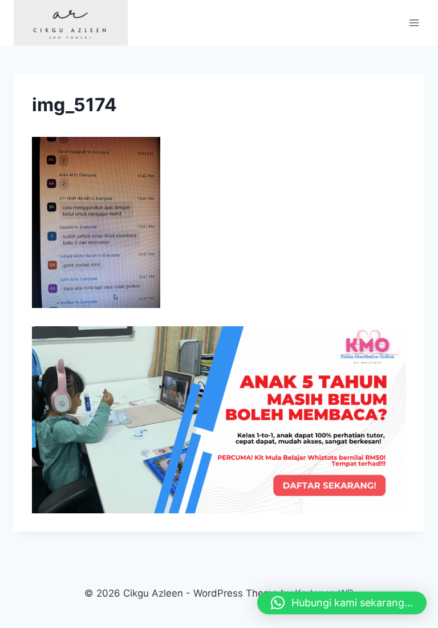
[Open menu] (413, 22)
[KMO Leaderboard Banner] (219, 419)
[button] (342, 602)
